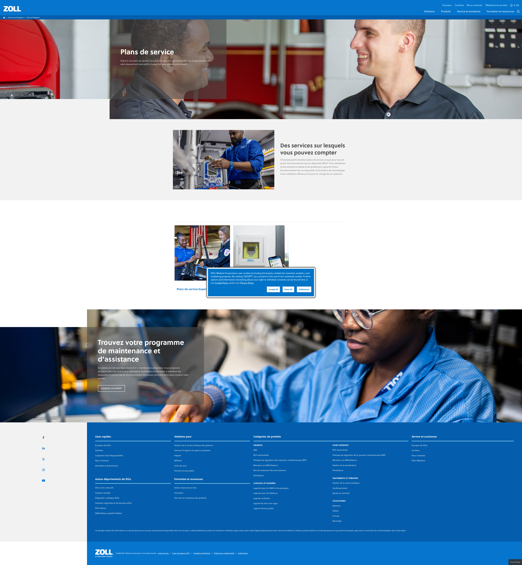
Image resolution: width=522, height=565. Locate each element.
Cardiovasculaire (340, 488)
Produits (446, 11)
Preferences (304, 289)
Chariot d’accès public (184, 470)
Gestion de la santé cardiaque (346, 483)
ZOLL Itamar (100, 508)
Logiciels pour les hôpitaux (265, 493)
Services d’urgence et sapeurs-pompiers (192, 450)
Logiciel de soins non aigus (265, 503)
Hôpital (177, 455)
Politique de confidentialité (224, 553)
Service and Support (16, 17)
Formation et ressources (500, 11)
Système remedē (102, 493)
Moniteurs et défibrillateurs (265, 465)
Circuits (336, 516)
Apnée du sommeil (341, 493)
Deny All (288, 289)
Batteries (336, 505)
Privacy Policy (247, 282)
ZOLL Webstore (418, 460)
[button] (514, 6)
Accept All (273, 289)
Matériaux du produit (496, 5)
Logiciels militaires (261, 498)
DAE (255, 450)
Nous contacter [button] (475, 5)
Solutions (429, 11)
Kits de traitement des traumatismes (269, 470)
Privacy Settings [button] (515, 562)
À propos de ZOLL (103, 445)
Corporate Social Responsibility (109, 455)
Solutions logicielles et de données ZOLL (113, 503)
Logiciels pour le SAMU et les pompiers (270, 488)
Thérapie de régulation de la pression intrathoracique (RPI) (279, 460)
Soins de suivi (180, 465)
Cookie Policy (243, 553)
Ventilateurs (258, 475)
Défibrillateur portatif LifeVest (108, 513)
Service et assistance (468, 11)
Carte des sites (163, 553)
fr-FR (516, 5)
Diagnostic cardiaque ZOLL (107, 498)
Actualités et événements (106, 465)
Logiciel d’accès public (263, 508)
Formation (178, 493)
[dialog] (261, 282)
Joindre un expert (111, 388)
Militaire (178, 460)
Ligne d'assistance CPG (181, 553)
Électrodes (337, 521)
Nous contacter (102, 460)
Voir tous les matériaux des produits (190, 498)
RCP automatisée (261, 455)
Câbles (335, 510)
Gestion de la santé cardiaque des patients (193, 445)
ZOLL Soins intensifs (104, 487)
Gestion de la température (344, 465)
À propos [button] (447, 5)
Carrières (459, 5)
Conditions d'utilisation (201, 553)
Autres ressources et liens (185, 487)
